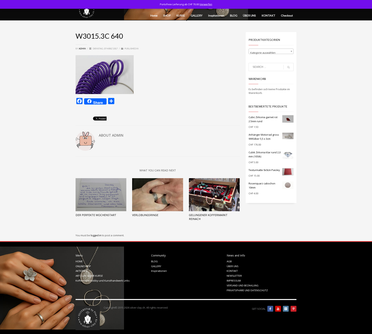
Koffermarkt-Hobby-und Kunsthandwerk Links (103, 280)
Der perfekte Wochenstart (96, 215)
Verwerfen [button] (206, 4)
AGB (229, 261)
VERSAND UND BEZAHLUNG (242, 285)
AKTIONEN (81, 271)
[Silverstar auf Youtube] (278, 309)
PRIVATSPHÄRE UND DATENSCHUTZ (247, 290)
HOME (79, 261)
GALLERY (156, 266)
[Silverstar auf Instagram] (286, 309)
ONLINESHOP (83, 266)
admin (82, 48)
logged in (96, 235)
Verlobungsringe (145, 215)
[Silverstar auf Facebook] (270, 309)
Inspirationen (159, 271)
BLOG (154, 261)
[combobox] (271, 51)
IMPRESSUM (234, 280)
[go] (288, 67)
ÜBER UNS (233, 266)
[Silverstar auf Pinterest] (293, 309)
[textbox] (271, 53)
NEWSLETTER (234, 275)
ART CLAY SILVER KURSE (89, 275)
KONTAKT (232, 271)
